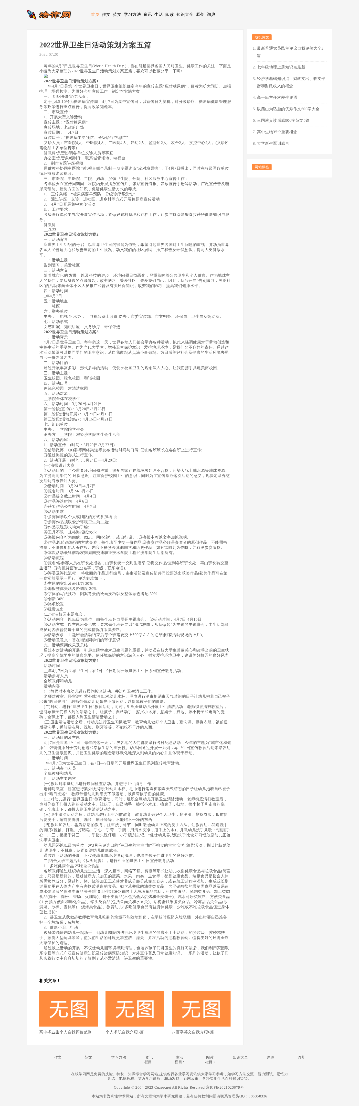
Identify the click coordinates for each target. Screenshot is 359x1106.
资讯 (147, 14)
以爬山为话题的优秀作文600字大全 (288, 109)
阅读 (169, 14)
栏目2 (179, 1062)
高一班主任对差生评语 (277, 97)
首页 (95, 14)
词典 (211, 14)
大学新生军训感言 (273, 143)
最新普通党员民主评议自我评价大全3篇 (290, 52)
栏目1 (149, 1062)
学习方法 (132, 14)
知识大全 (184, 14)
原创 (200, 14)
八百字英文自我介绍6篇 (193, 1032)
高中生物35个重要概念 (277, 132)
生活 (158, 14)
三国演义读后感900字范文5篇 (283, 120)
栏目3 (210, 1062)
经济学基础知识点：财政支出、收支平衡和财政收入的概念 (291, 82)
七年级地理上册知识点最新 (281, 67)
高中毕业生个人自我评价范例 (65, 1032)
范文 (117, 14)
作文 (106, 14)
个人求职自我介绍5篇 (125, 1032)
